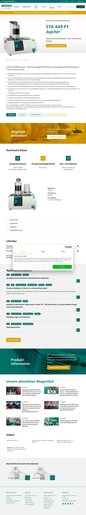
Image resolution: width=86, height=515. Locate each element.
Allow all (62, 266)
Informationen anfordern (59, 367)
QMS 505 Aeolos (32, 285)
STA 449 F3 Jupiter (27, 314)
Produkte (16, 6)
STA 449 (24, 60)
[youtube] (63, 503)
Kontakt (65, 492)
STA (8, 275)
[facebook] (70, 503)
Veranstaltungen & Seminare (14, 495)
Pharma (25, 301)
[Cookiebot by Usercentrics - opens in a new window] (66, 247)
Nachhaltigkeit (10, 502)
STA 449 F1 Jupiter (16, 275)
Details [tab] (43, 251)
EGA (13, 285)
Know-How (36, 6)
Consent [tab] (23, 251)
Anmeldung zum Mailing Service (55, 114)
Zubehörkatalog (36, 114)
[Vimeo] (65, 503)
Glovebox (48, 285)
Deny (43, 266)
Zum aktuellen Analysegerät (56, 45)
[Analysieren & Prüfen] (6, 7)
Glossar (8, 497)
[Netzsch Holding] (2, 1)
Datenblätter (28, 499)
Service (44, 6)
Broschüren (28, 497)
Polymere (37, 314)
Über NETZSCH (11, 492)
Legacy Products (12, 60)
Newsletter (65, 499)
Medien (27, 492)
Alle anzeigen (13, 340)
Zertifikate (9, 499)
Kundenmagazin (29, 504)
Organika (25, 275)
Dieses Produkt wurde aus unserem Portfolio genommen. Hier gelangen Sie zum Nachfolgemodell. (42, 12)
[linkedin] (68, 503)
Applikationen (27, 6)
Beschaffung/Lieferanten (69, 501)
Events (60, 6)
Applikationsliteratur (31, 495)
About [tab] (63, 251)
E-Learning (51, 6)
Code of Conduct (48, 502)
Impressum (47, 497)
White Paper (28, 501)
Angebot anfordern (57, 137)
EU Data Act (47, 508)
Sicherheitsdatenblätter (12, 501)
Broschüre (22, 114)
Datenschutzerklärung (50, 495)
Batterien (41, 285)
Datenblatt (11, 114)
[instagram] (73, 503)
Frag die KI (81, 6)
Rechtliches (48, 492)
